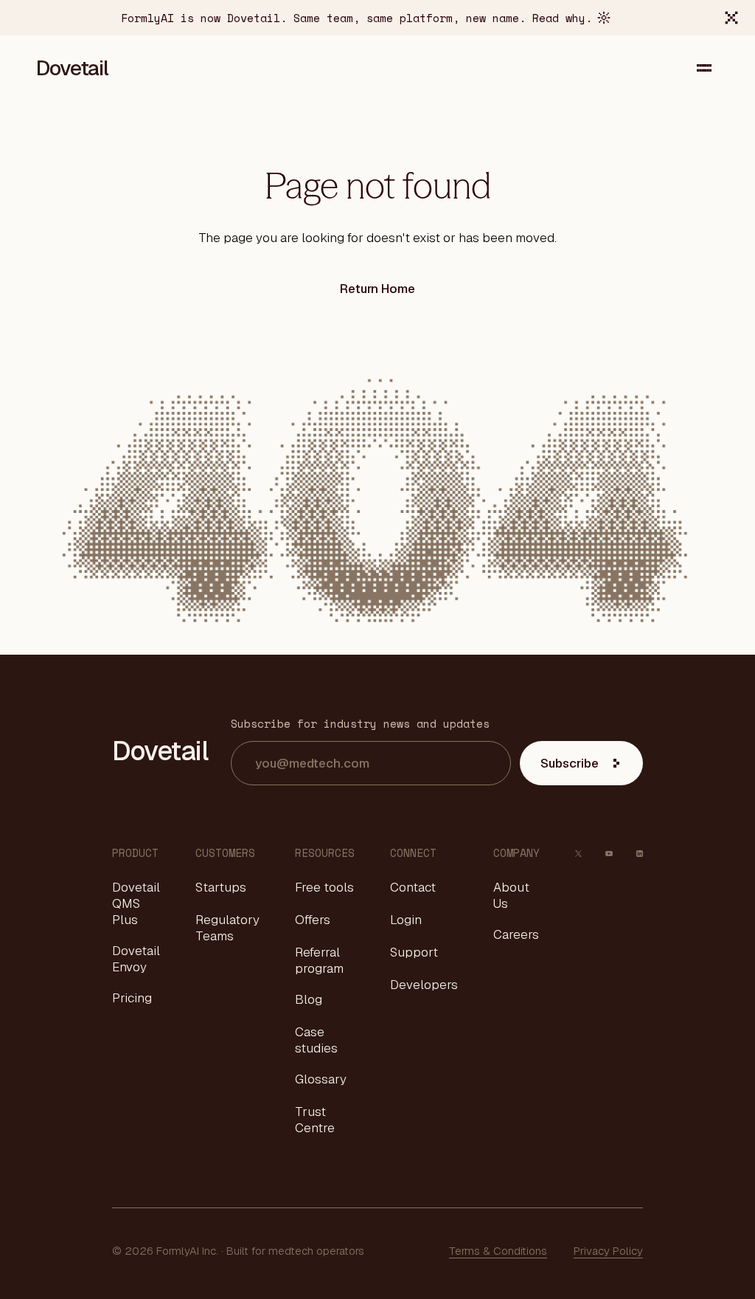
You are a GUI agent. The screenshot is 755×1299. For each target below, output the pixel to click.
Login (406, 920)
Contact (413, 887)
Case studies (316, 1040)
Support (414, 952)
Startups (220, 887)
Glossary (321, 1079)
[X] (578, 853)
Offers (312, 920)
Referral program (319, 960)
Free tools (324, 887)
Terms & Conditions (498, 1251)
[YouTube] (608, 853)
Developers (424, 984)
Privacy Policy (608, 1251)
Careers (516, 934)
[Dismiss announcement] (731, 18)
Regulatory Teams (227, 928)
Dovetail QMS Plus (136, 903)
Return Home (377, 288)
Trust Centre (315, 1119)
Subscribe (569, 763)
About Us (511, 895)
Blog (308, 999)
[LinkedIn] (639, 853)
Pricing (132, 998)
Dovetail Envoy (136, 959)
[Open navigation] (704, 68)
